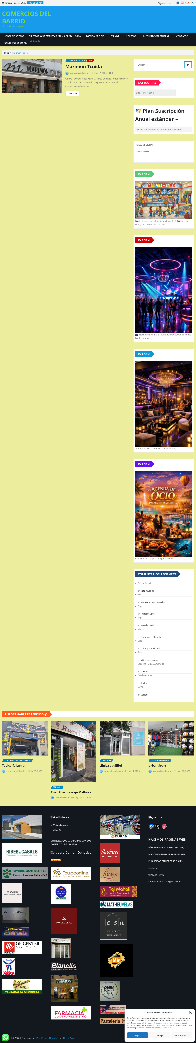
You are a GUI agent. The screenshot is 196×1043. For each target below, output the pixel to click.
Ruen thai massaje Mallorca (71, 792)
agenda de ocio (95, 36)
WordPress (41, 1038)
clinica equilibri (111, 765)
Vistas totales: (61, 825)
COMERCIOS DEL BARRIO (26, 17)
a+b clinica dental (149, 660)
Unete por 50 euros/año (148, 129)
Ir (188, 64)
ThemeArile (68, 1038)
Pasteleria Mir (148, 613)
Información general (156, 36)
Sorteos (131, 36)
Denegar (160, 1035)
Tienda (115, 36)
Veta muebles (147, 590)
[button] (190, 1012)
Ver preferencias (181, 1035)
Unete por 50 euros (15, 42)
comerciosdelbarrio (79, 73)
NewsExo (53, 1038)
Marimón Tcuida (20, 52)
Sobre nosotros (14, 36)
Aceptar (137, 1035)
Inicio (6, 52)
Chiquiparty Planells (151, 637)
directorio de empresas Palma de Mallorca (55, 36)
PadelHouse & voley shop (153, 602)
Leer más (72, 93)
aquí (179, 129)
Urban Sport (157, 765)
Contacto (182, 36)
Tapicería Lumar (14, 765)
